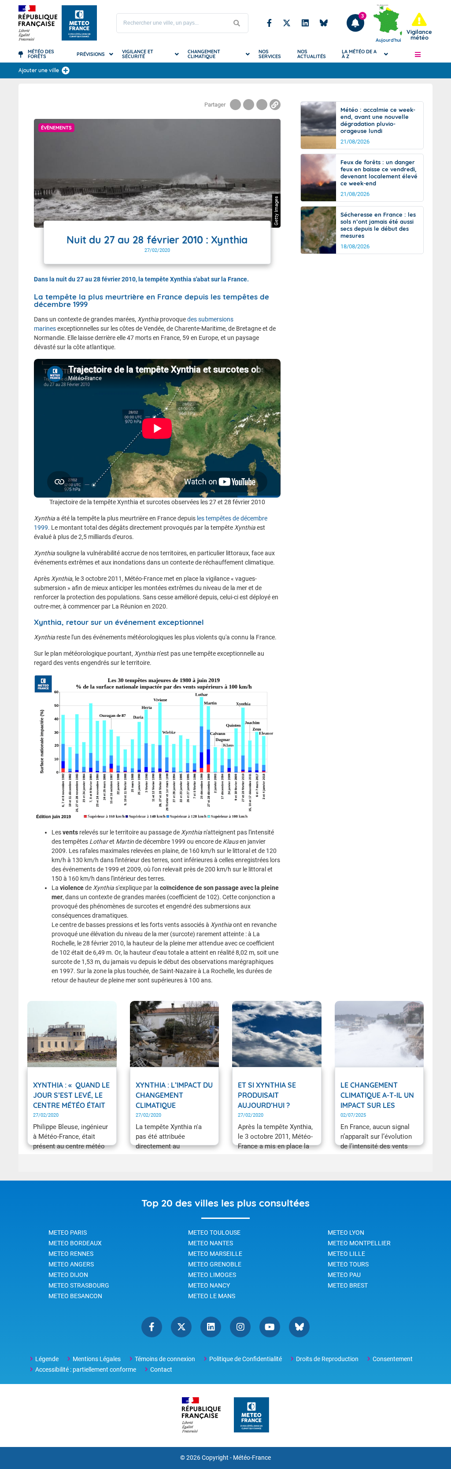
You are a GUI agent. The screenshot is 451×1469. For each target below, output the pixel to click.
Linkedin (305, 23)
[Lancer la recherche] (237, 23)
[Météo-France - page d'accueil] (251, 1415)
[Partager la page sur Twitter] (248, 104)
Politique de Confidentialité (245, 1359)
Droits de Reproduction (327, 1359)
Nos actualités (311, 53)
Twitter (287, 23)
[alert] (419, 27)
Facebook (269, 23)
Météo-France (252, 1458)
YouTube (269, 1327)
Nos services (270, 53)
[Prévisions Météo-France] (79, 23)
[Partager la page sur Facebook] (235, 104)
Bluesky (324, 23)
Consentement (393, 1359)
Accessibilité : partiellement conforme (85, 1369)
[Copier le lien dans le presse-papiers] (275, 104)
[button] (417, 54)
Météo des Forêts (41, 53)
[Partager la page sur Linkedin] (261, 104)
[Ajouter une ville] (65, 70)
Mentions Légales (97, 1359)
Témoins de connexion (165, 1359)
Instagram (240, 1327)
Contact (161, 1369)
